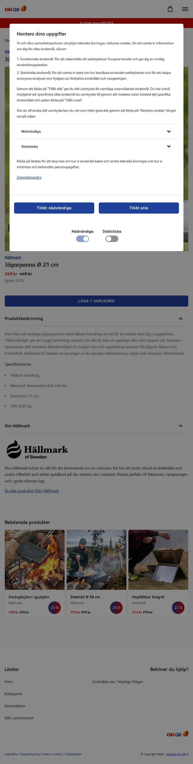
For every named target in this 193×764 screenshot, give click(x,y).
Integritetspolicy (29, 177)
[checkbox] (112, 240)
